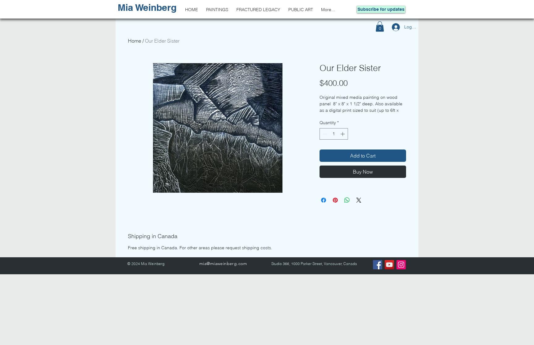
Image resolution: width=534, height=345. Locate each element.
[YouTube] (389, 264)
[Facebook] (377, 264)
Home (134, 41)
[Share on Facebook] (323, 200)
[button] (379, 26)
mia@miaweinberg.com (223, 263)
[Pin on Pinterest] (335, 200)
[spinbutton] (333, 133)
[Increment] (343, 133)
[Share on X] (358, 200)
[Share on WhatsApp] (347, 200)
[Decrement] (324, 133)
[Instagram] (401, 264)
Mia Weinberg (147, 7)
